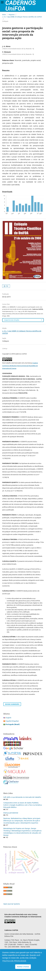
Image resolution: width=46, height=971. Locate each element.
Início (4, 15)
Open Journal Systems (11, 904)
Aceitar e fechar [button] (23, 967)
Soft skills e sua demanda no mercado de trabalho (22, 797)
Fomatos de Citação (11, 320)
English (8, 718)
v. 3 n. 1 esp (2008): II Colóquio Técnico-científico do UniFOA (22, 17)
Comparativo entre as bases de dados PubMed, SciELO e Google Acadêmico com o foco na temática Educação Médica (22, 805)
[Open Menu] (2, 2)
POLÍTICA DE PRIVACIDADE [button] (14, 961)
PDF (6, 286)
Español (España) (12, 721)
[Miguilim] (14, 773)
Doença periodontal (10, 813)
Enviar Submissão (12, 704)
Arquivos (12, 15)
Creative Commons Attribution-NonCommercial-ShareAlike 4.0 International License (20, 365)
